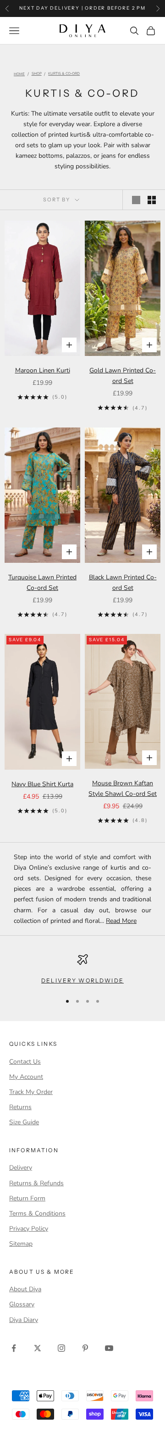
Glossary (21, 1304)
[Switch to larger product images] (136, 200)
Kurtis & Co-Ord (64, 74)
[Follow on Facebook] (13, 1348)
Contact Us (25, 1061)
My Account (26, 1076)
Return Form (27, 1198)
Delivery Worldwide (82, 980)
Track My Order (31, 1092)
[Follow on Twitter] (37, 1348)
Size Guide (24, 1122)
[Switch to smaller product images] (152, 200)
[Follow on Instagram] (61, 1348)
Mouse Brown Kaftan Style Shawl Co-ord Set (122, 788)
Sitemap (21, 1243)
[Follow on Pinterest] (85, 1348)
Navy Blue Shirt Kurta (42, 784)
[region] (82, 969)
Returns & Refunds (36, 1183)
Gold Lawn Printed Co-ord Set (122, 375)
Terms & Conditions (37, 1213)
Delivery (20, 1167)
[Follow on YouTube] (109, 1348)
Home (19, 74)
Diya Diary (23, 1320)
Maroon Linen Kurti (42, 370)
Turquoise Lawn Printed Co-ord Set (42, 582)
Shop (37, 74)
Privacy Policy (28, 1228)
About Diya (25, 1289)
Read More (121, 920)
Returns (20, 1107)
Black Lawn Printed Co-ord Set (123, 582)
